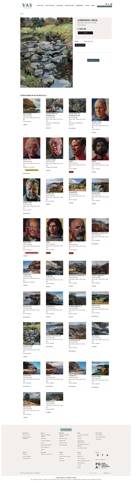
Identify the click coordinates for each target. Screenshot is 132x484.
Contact (79, 454)
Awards (43, 449)
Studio (87, 5)
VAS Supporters (26, 458)
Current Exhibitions (45, 440)
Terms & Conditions (100, 437)
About (93, 5)
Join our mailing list (66, 429)
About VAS (80, 456)
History (79, 465)
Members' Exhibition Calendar (46, 435)
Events (42, 442)
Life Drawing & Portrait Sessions (83, 445)
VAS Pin (61, 454)
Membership (79, 5)
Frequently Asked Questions (27, 438)
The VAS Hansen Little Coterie (83, 435)
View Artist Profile (80, 45)
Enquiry (85, 32)
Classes (79, 438)
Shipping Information (93, 60)
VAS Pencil (61, 460)
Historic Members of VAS (84, 460)
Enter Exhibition (63, 445)
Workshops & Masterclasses (81, 441)
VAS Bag (61, 458)
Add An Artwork (63, 442)
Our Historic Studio (82, 448)
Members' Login (63, 438)
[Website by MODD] (110, 473)
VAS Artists (98, 439)
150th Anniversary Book (65, 456)
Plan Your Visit (49, 5)
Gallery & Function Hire (46, 454)
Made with (93, 473)
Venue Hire (59, 5)
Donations (25, 454)
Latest (79, 467)
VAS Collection (81, 462)
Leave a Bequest (27, 456)
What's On (40, 5)
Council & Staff (81, 458)
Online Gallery (69, 5)
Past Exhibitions (45, 447)
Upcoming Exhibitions (46, 445)
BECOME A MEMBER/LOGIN (104, 6)
